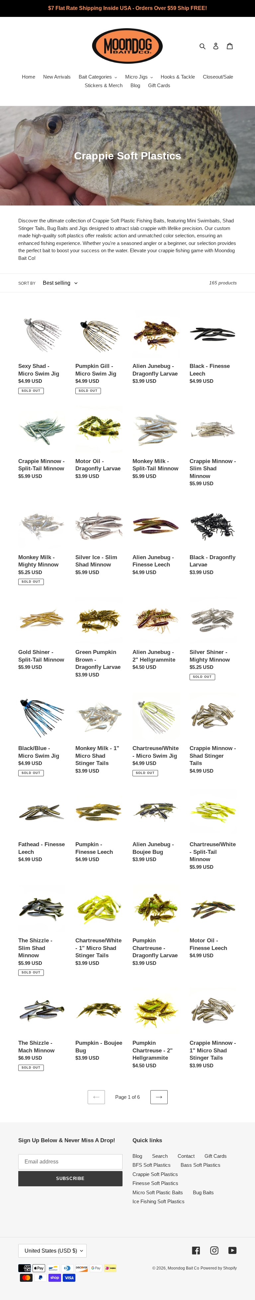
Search (160, 1156)
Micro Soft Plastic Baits (157, 1192)
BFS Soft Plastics (151, 1165)
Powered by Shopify (219, 1268)
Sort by (27, 283)
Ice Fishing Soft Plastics (158, 1201)
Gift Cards (216, 1156)
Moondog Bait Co (183, 1268)
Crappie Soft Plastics (155, 1174)
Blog (137, 1156)
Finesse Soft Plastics (155, 1183)
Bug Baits (203, 1192)
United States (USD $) (51, 1251)
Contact (186, 1156)
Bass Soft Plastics (200, 1165)
